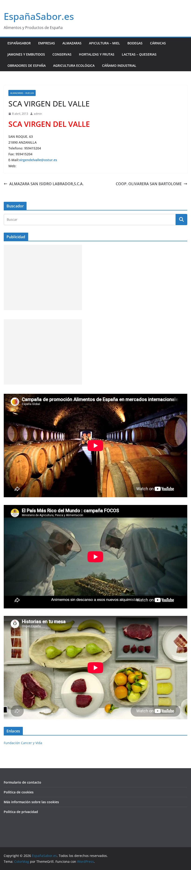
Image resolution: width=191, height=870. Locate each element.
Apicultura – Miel (104, 43)
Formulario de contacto (22, 782)
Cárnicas (158, 43)
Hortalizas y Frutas (96, 54)
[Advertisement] (43, 277)
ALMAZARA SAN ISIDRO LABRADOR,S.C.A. (46, 183)
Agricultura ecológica (74, 65)
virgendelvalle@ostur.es (38, 160)
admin (38, 114)
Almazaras (72, 43)
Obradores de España (26, 65)
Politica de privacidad (21, 812)
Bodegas (135, 43)
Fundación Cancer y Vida (23, 743)
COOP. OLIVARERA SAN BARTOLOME (149, 183)
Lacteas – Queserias (139, 54)
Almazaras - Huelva (22, 93)
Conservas (62, 54)
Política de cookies (19, 792)
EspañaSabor (19, 43)
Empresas (46, 43)
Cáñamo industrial (119, 65)
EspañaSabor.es (39, 16)
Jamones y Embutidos (26, 54)
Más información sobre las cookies (31, 802)
